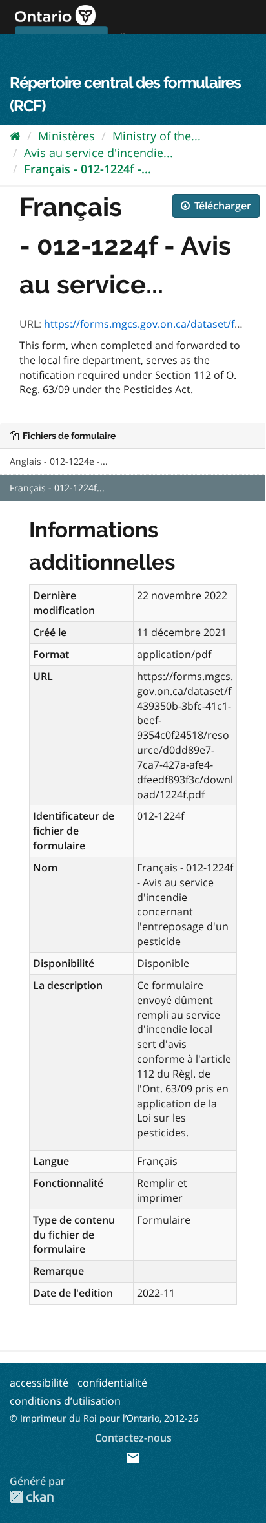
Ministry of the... (156, 136)
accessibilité (39, 1383)
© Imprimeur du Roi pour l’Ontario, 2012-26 (104, 1418)
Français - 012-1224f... (57, 488)
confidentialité (112, 1383)
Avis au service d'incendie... (98, 152)
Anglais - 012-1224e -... (59, 461)
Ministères (66, 136)
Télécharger (221, 205)
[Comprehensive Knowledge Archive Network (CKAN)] (32, 1497)
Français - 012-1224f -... (87, 168)
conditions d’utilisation (65, 1401)
